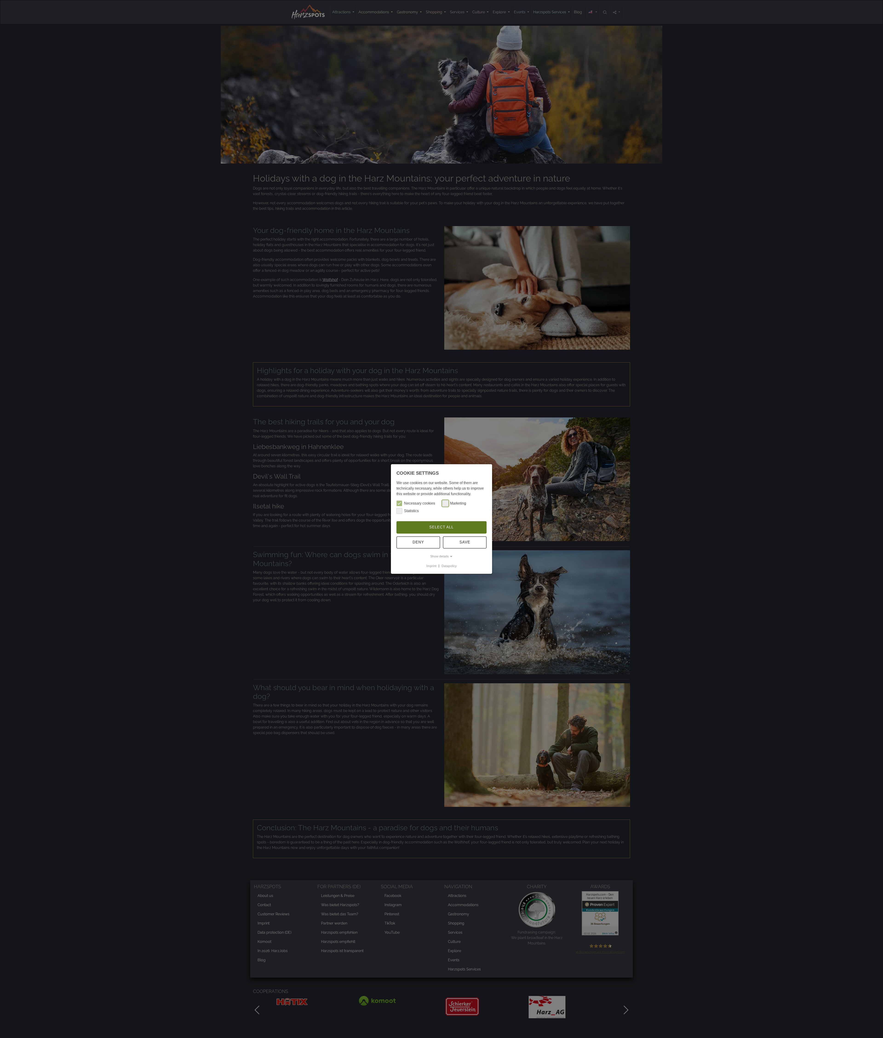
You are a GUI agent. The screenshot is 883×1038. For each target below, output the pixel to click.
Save (464, 542)
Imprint (431, 566)
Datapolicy (449, 566)
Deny (418, 542)
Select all (441, 527)
